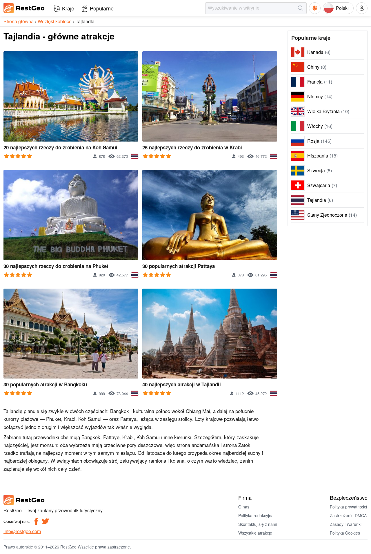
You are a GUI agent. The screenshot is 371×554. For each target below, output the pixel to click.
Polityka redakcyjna (256, 515)
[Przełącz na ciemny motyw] (315, 8)
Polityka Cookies (345, 533)
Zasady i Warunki (345, 524)
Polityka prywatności (348, 507)
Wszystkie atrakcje (255, 533)
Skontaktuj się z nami (257, 524)
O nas (243, 507)
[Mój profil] (362, 8)
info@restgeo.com (22, 531)
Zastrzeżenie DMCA (348, 515)
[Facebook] (36, 521)
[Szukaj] (300, 8)
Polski (342, 8)
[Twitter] (45, 521)
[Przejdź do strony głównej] (24, 8)
